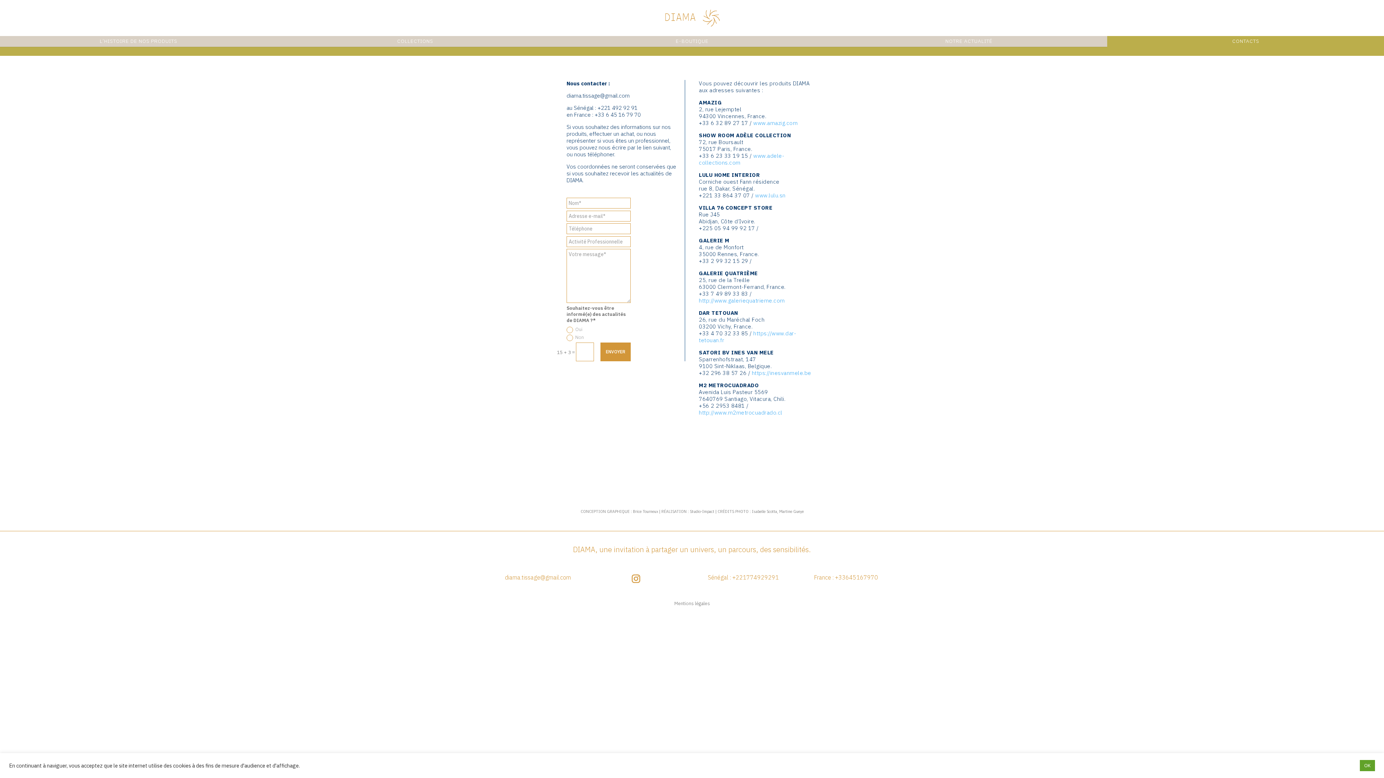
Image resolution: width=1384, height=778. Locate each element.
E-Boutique (692, 41)
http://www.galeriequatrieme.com (742, 300)
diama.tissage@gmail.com (598, 95)
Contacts (1245, 41)
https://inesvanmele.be (781, 373)
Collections (415, 41)
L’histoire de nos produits (138, 41)
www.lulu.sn (770, 195)
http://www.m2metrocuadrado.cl (740, 412)
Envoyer (615, 351)
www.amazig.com (775, 123)
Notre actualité (969, 41)
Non (579, 337)
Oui (578, 329)
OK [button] (1367, 766)
